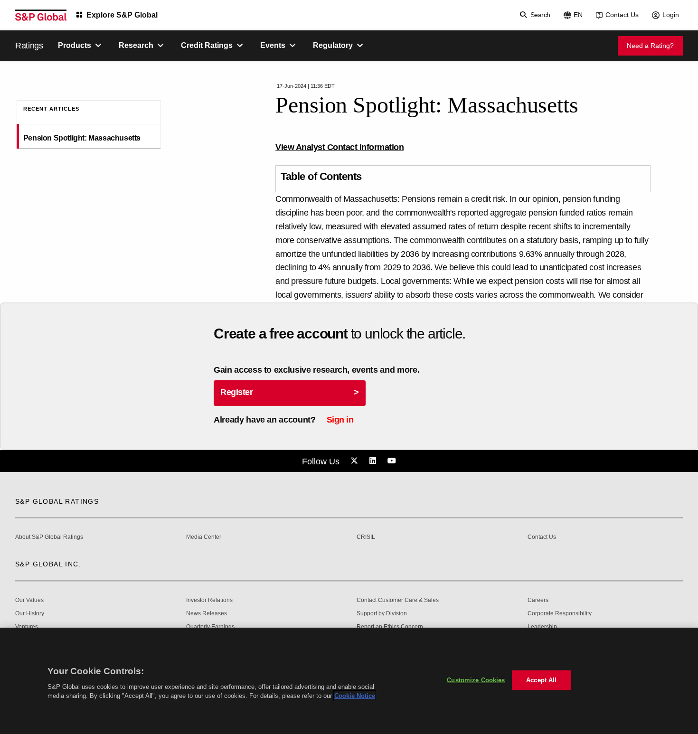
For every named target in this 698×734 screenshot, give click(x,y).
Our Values (29, 600)
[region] (349, 681)
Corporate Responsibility (560, 614)
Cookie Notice (354, 695)
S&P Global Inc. (48, 564)
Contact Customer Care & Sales (398, 600)
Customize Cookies (476, 680)
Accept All (541, 680)
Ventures (26, 627)
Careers (538, 600)
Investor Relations (209, 600)
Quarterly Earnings (210, 627)
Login (670, 15)
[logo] (40, 15)
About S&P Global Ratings (49, 537)
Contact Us (622, 15)
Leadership (542, 627)
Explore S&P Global (122, 15)
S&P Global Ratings (57, 501)
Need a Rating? (650, 45)
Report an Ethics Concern (390, 627)
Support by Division (382, 614)
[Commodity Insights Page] (355, 461)
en (578, 15)
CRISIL (366, 537)
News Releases (206, 614)
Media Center (203, 537)
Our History (29, 614)
